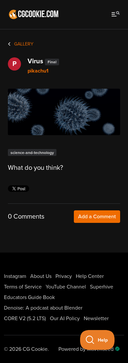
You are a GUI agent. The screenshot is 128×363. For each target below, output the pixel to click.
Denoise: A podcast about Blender (43, 308)
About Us (41, 276)
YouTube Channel (66, 287)
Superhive (101, 287)
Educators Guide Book (29, 297)
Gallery (23, 44)
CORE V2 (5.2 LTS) (25, 318)
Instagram (15, 276)
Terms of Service (23, 287)
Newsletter (96, 318)
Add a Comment (97, 216)
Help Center (90, 276)
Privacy (63, 276)
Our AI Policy (65, 318)
